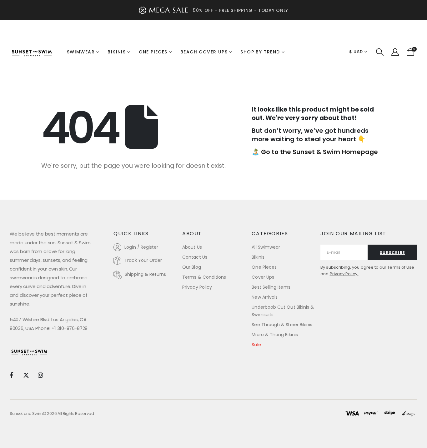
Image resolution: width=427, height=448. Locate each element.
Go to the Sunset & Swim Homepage (319, 151)
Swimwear (81, 52)
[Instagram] (40, 374)
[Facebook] (11, 374)
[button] (379, 52)
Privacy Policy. (344, 274)
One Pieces (153, 52)
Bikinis (117, 52)
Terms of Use (400, 267)
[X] (26, 374)
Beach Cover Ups (204, 52)
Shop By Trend (260, 52)
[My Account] (394, 52)
